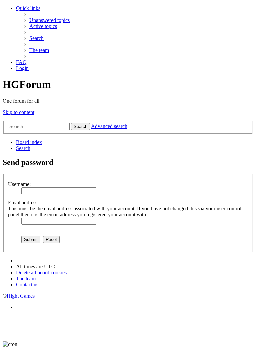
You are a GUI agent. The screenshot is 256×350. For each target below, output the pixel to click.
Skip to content (18, 112)
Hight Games (21, 296)
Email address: (23, 202)
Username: (19, 184)
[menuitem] (49, 20)
